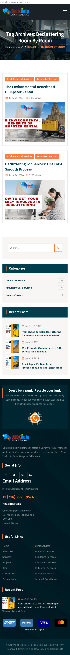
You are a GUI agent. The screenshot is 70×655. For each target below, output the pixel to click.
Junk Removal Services (19, 79)
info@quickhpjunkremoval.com (20, 488)
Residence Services (45, 557)
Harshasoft (56, 649)
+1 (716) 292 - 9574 (18, 497)
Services (6, 557)
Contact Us (8, 573)
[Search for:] (35, 247)
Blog (4, 568)
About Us (7, 551)
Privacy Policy (9, 579)
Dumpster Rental (47, 79)
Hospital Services (44, 551)
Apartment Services (46, 562)
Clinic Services (42, 545)
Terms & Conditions (46, 579)
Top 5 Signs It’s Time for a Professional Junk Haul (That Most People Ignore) (42, 366)
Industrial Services (45, 568)
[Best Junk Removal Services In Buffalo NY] (15, 12)
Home (8, 46)
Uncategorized (14, 295)
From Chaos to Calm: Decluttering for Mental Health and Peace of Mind (41, 334)
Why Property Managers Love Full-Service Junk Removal (42, 350)
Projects (6, 562)
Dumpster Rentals (45, 573)
